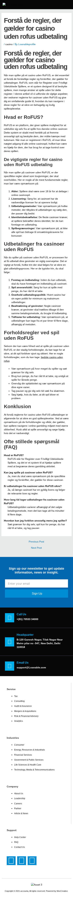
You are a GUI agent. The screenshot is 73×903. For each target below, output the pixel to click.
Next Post (36, 548)
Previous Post (36, 542)
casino (9, 44)
